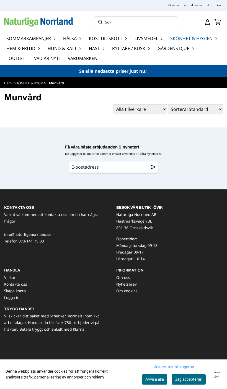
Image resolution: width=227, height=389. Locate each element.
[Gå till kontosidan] (207, 22)
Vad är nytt (47, 58)
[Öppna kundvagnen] (217, 22)
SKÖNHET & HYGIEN (30, 83)
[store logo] (38, 22)
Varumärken (82, 58)
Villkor (10, 277)
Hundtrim (214, 5)
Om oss (173, 5)
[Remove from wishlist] (153, 167)
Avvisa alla (154, 379)
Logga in (11, 297)
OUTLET (17, 58)
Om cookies (127, 290)
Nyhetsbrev (126, 284)
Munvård (56, 83)
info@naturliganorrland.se (27, 234)
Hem (8, 83)
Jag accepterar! (188, 379)
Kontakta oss (193, 5)
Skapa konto (15, 290)
